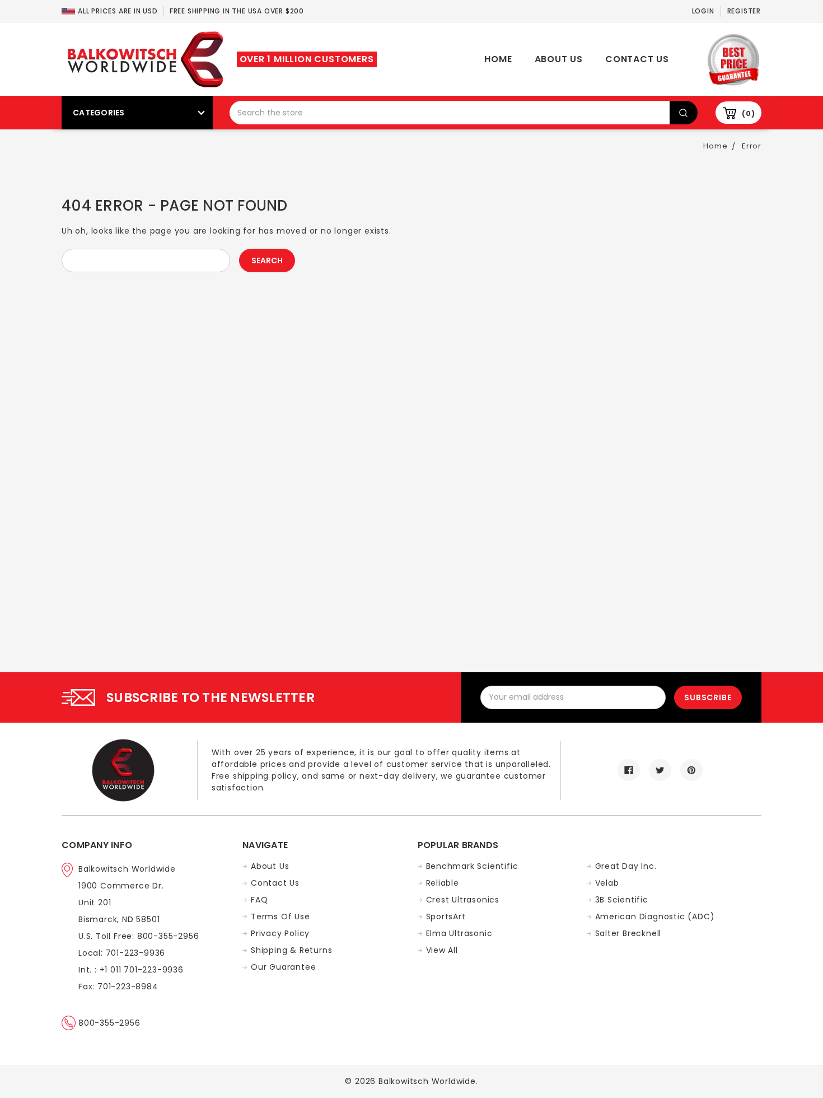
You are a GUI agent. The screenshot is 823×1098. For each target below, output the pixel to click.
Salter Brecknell (628, 933)
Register (744, 11)
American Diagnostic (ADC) (655, 916)
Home (498, 59)
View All (442, 950)
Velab (607, 882)
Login (703, 11)
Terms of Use (280, 916)
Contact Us (637, 59)
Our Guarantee (283, 967)
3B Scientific (621, 899)
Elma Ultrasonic (459, 933)
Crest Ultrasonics (463, 899)
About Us (559, 59)
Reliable (442, 882)
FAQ (259, 899)
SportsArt (446, 916)
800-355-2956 (109, 1023)
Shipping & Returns (291, 950)
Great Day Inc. (626, 866)
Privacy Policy (280, 933)
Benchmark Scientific (472, 866)
